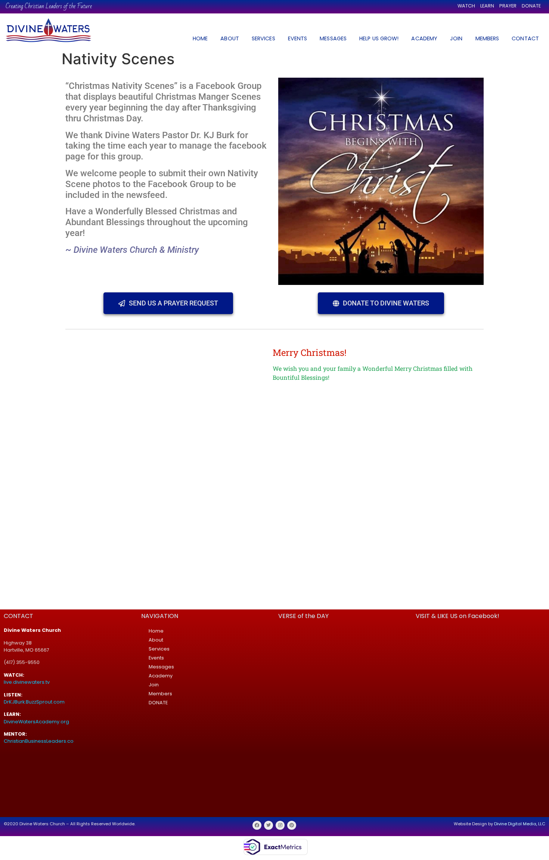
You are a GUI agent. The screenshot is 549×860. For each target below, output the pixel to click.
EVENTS (297, 38)
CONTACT (525, 38)
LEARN (487, 6)
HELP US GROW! (378, 38)
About (156, 640)
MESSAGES (333, 38)
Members (160, 693)
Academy (161, 676)
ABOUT (229, 38)
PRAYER (508, 6)
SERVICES (263, 38)
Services (159, 649)
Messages (161, 667)
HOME (200, 38)
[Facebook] (256, 825)
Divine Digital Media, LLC (519, 824)
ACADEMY (424, 38)
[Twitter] (268, 825)
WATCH (466, 6)
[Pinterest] (291, 825)
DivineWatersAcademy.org (36, 721)
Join (154, 685)
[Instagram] (280, 825)
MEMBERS (487, 38)
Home (156, 631)
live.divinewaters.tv (27, 682)
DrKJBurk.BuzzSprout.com (34, 702)
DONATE (531, 6)
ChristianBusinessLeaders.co (39, 741)
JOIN (456, 38)
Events (156, 658)
